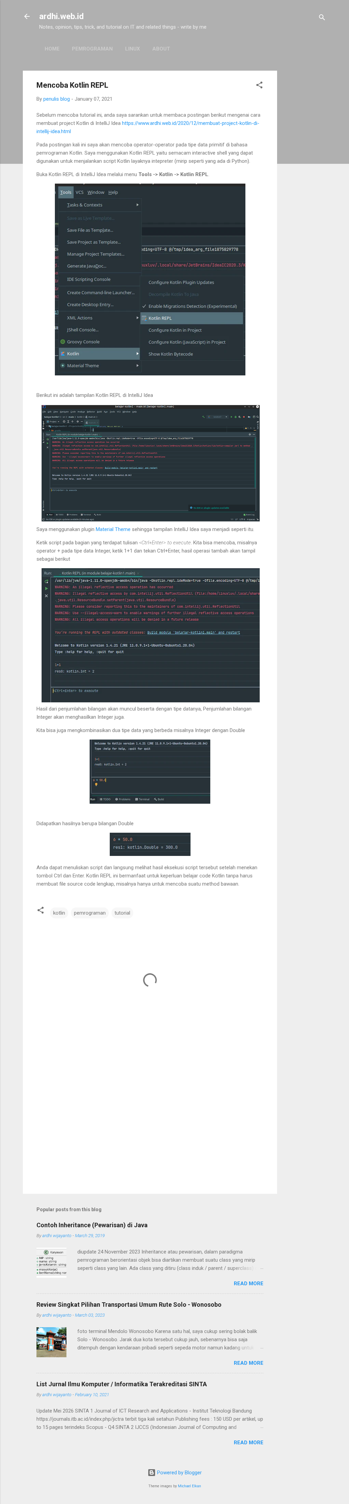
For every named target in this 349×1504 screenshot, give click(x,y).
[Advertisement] (304, 173)
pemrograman (90, 913)
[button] (259, 86)
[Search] (322, 18)
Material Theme (113, 529)
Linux (132, 49)
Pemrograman (92, 49)
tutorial (122, 913)
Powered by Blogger (179, 1473)
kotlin (59, 913)
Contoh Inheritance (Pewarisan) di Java (92, 1225)
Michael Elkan (189, 1486)
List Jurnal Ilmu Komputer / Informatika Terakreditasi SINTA (121, 1384)
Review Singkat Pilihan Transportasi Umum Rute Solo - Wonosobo (129, 1304)
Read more (248, 1283)
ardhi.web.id (61, 16)
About (161, 49)
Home (52, 49)
